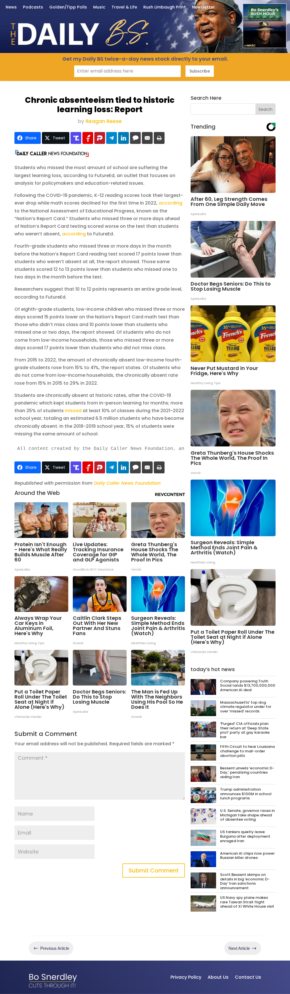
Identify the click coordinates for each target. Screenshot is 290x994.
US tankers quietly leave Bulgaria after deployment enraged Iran (245, 836)
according (170, 203)
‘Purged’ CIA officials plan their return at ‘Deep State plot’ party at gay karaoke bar (245, 730)
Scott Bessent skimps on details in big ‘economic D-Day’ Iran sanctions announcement (245, 881)
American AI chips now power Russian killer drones (247, 856)
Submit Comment (154, 870)
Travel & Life (124, 7)
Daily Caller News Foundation (127, 483)
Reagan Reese (104, 121)
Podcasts (33, 7)
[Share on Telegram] (111, 138)
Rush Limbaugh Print (164, 7)
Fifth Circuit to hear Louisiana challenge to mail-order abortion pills (247, 751)
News (11, 7)
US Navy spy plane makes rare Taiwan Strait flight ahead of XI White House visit (247, 902)
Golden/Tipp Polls (68, 7)
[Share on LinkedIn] (123, 138)
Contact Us (248, 977)
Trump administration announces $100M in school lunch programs (246, 794)
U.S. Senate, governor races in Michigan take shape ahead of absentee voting (247, 815)
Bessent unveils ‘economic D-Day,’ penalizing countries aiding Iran (247, 772)
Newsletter (203, 7)
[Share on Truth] (76, 138)
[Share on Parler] (99, 138)
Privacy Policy (185, 977)
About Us (218, 977)
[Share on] (135, 138)
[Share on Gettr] (87, 138)
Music (99, 7)
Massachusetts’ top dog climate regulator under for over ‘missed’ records (245, 707)
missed (73, 410)
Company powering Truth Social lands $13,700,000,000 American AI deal (247, 685)
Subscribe (199, 71)
